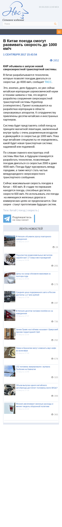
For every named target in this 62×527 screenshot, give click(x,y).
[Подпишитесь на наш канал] (19, 221)
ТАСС (48, 82)
